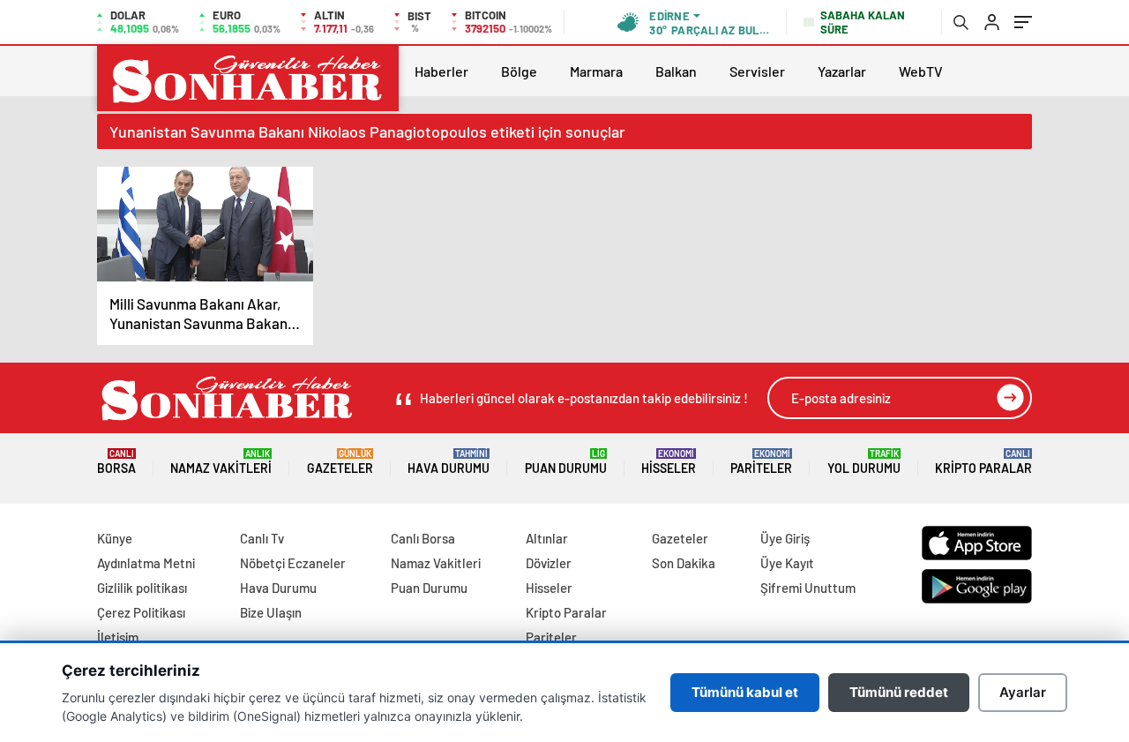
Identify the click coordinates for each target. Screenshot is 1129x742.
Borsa (116, 462)
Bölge (519, 71)
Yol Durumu (864, 462)
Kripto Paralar (983, 462)
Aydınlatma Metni (146, 563)
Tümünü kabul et (745, 692)
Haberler (441, 71)
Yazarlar (842, 71)
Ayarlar (1022, 692)
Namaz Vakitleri (221, 462)
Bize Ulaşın (271, 612)
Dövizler (549, 563)
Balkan (676, 71)
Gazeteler (340, 462)
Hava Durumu (448, 462)
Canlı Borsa (423, 538)
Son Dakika (683, 563)
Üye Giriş (785, 538)
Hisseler (668, 462)
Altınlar (547, 538)
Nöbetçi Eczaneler (293, 563)
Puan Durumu (566, 462)
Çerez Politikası (141, 612)
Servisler (757, 71)
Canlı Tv (262, 538)
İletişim (117, 637)
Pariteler (761, 462)
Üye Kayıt (787, 563)
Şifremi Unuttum (808, 588)
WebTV (921, 71)
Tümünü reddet (898, 692)
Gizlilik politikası (142, 588)
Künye (114, 538)
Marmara (596, 71)
